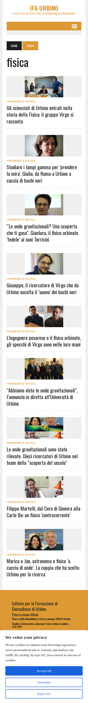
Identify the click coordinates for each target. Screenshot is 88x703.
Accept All (44, 671)
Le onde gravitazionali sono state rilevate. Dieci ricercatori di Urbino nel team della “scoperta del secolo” (42, 455)
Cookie (15, 624)
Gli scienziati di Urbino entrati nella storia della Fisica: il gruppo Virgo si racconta (40, 114)
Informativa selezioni (32, 624)
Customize (44, 682)
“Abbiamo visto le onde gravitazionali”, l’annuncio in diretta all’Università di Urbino (42, 396)
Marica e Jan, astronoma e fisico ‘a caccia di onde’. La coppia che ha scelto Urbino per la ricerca (43, 567)
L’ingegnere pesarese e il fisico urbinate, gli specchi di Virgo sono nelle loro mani (44, 341)
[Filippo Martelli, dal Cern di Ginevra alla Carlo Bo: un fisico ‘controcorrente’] (44, 495)
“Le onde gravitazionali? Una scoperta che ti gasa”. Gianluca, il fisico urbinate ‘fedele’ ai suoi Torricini (42, 232)
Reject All (44, 694)
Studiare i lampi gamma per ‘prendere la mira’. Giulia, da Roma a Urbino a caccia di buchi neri (42, 173)
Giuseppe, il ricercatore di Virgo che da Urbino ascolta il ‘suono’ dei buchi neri (43, 288)
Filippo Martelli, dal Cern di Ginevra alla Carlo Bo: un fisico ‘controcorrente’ (43, 511)
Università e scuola (21, 101)
